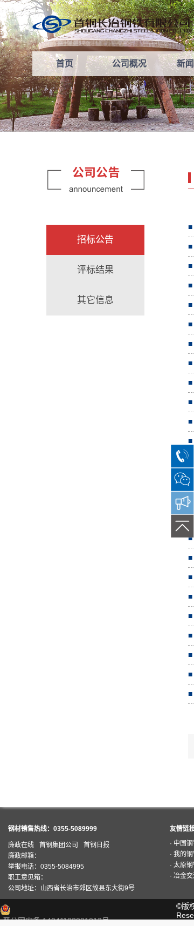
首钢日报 (96, 845)
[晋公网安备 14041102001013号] (60, 909)
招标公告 (95, 239)
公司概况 (129, 63)
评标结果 (95, 270)
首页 (64, 63)
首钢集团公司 (58, 845)
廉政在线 (21, 845)
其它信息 (95, 300)
